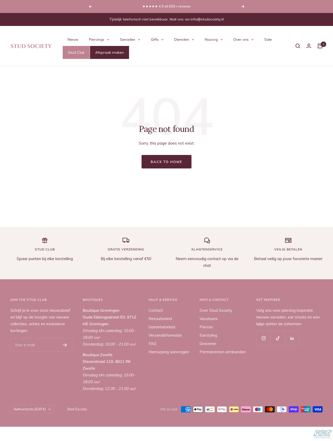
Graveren (208, 343)
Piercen (206, 326)
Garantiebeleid (162, 326)
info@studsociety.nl (207, 19)
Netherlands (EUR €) (30, 409)
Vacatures (209, 318)
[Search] (298, 46)
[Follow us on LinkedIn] (292, 338)
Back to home (166, 162)
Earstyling (208, 335)
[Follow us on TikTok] (278, 338)
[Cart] (320, 46)
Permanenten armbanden (223, 351)
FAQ (152, 343)
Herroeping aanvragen (169, 351)
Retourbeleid (160, 318)
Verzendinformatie (165, 335)
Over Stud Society (216, 310)
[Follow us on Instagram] (263, 338)
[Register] (65, 345)
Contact (156, 310)
